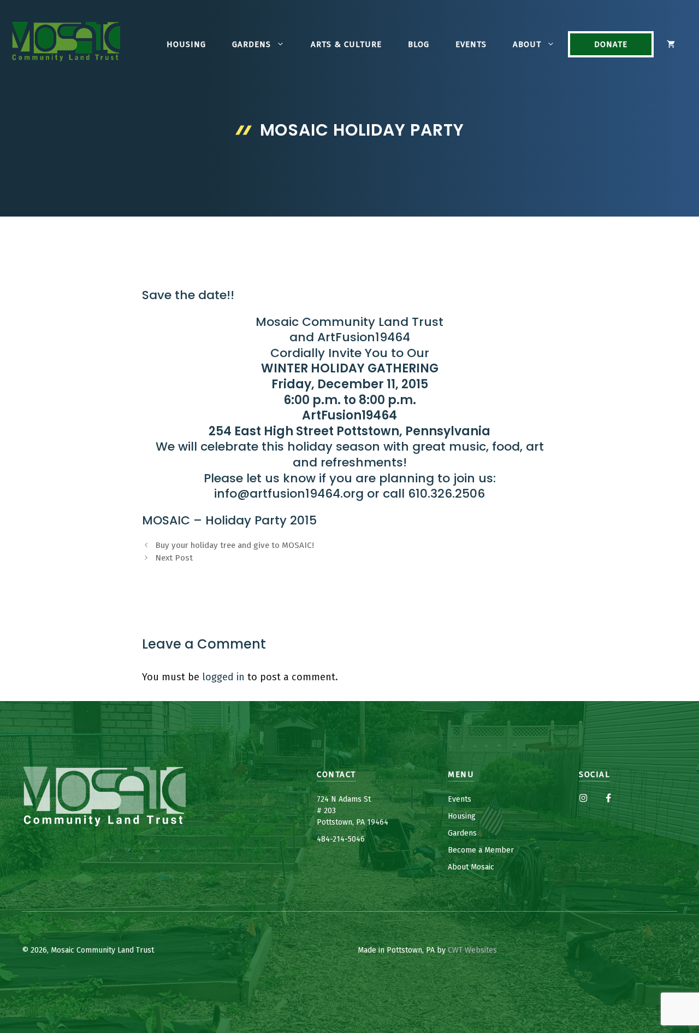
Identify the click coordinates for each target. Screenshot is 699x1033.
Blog (418, 44)
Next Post (174, 558)
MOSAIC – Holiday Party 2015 (229, 520)
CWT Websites (472, 950)
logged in (223, 677)
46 (360, 839)
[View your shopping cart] (671, 44)
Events (471, 44)
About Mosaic (471, 867)
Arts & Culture (346, 44)
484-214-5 (334, 839)
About (527, 44)
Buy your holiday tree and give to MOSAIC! (234, 545)
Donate (610, 44)
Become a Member (481, 850)
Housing (186, 44)
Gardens (251, 44)
